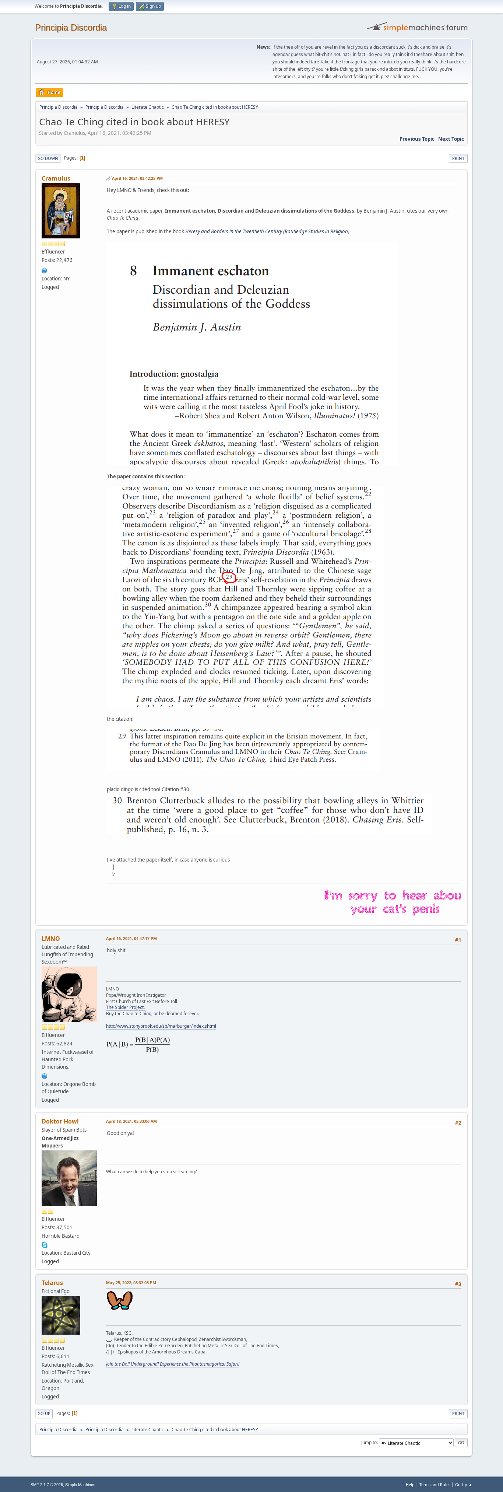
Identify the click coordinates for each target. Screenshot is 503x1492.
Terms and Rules (434, 1484)
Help (410, 1484)
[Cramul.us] (45, 269)
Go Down (48, 158)
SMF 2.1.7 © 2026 (47, 1484)
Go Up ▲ (463, 1484)
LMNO (51, 938)
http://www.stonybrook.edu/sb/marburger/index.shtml (161, 1026)
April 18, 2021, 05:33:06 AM (131, 1121)
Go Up (44, 1413)
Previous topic (417, 139)
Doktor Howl (60, 1121)
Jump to (369, 1442)
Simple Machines (80, 1484)
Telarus (52, 1283)
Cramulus (56, 178)
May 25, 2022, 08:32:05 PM (131, 1282)
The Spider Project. (125, 1007)
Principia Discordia (71, 27)
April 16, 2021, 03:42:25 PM (137, 178)
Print (458, 158)
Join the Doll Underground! (132, 1364)
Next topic (451, 139)
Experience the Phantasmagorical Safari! (199, 1364)
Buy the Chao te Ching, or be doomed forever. (152, 1013)
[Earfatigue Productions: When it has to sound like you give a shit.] (45, 1075)
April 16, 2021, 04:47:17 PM (131, 938)
